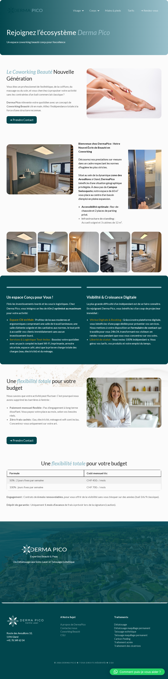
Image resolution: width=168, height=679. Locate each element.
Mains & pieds (113, 10)
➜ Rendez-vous (149, 10)
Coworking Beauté (70, 631)
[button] (22, 120)
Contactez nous (68, 628)
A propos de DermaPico (73, 624)
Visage (77, 10)
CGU (62, 635)
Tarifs (131, 10)
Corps (92, 10)
